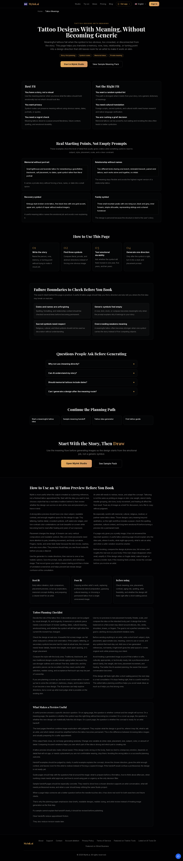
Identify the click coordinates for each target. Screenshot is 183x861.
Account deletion (72, 841)
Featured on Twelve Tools (125, 841)
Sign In (154, 4)
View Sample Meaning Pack (106, 64)
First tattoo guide (133, 419)
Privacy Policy (88, 841)
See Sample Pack (108, 463)
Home (40, 11)
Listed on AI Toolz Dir (147, 841)
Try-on (86, 4)
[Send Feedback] (178, 856)
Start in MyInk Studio (74, 64)
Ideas (94, 4)
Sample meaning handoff (74, 419)
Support (49, 841)
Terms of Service (104, 841)
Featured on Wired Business (97, 846)
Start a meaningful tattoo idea (43, 420)
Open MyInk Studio (76, 463)
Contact (59, 841)
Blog (111, 4)
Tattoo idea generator (104, 419)
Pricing (103, 4)
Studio (78, 4)
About (40, 841)
